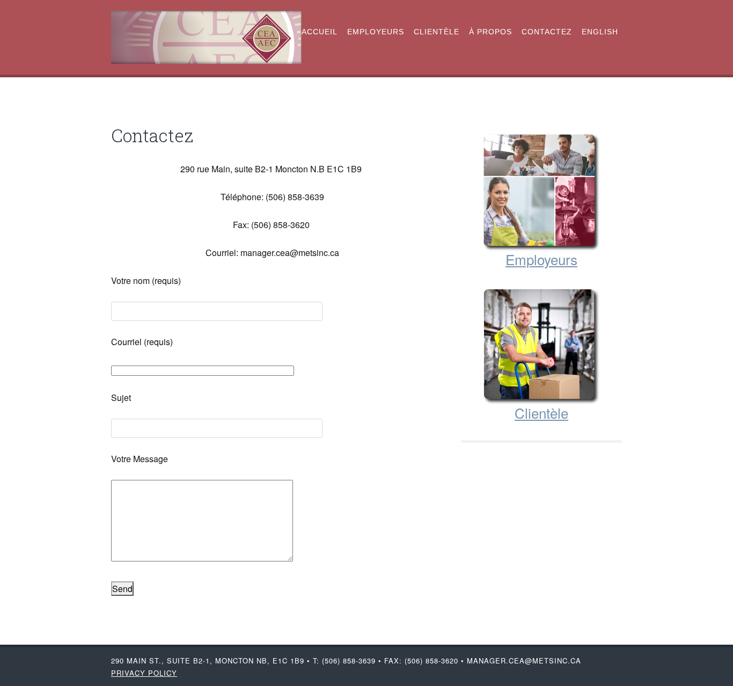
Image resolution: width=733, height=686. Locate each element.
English (600, 31)
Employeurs (375, 31)
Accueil (320, 31)
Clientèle (436, 31)
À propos (490, 31)
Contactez (547, 31)
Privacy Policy (144, 673)
